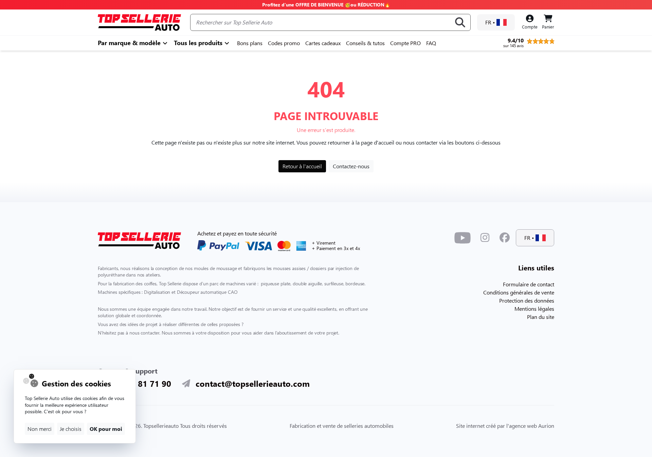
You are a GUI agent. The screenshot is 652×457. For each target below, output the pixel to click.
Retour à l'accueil (302, 166)
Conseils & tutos (365, 42)
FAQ (431, 42)
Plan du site (540, 316)
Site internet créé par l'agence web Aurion (505, 425)
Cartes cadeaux (323, 42)
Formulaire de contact (528, 284)
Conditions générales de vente (518, 292)
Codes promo (284, 42)
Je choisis (71, 428)
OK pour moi (106, 428)
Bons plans (249, 42)
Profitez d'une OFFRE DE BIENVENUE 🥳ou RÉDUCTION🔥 (326, 4)
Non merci (40, 428)
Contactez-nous (351, 166)
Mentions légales (534, 308)
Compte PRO (405, 42)
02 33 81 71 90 (142, 383)
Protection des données (526, 300)
